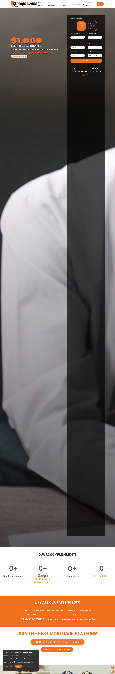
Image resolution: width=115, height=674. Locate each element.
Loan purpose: (74, 44)
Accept (18, 666)
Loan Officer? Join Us (57, 649)
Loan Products (63, 4)
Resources (76, 4)
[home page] (24, 3)
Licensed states (101, 576)
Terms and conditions (19, 56)
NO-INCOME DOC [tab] (91, 26)
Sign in (100, 4)
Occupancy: (73, 52)
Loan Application (51, 4)
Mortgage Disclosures (87, 75)
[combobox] (77, 47)
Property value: (75, 34)
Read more (8, 666)
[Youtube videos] (112, 667)
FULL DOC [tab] (81, 25)
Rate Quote (40, 4)
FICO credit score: (93, 52)
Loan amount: (92, 34)
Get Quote (87, 61)
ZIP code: (90, 44)
